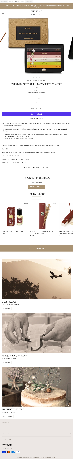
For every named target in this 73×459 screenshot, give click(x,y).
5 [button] (38, 77)
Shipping (30, 92)
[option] (36, 6)
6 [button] (39, 77)
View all (36, 198)
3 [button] (35, 77)
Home (29, 80)
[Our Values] (36, 279)
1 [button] (32, 77)
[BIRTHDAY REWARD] (36, 387)
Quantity (36, 98)
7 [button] (41, 77)
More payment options (36, 118)
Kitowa (22, 1)
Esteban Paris (29, 1)
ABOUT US (5, 433)
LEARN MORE (7, 416)
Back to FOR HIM (37, 248)
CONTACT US (6, 439)
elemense (11, 1)
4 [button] (36, 77)
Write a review (36, 186)
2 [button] (33, 77)
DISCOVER (6, 308)
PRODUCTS (5, 422)
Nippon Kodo (4, 1)
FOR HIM (42, 80)
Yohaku (17, 1)
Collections (35, 80)
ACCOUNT (5, 428)
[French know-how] (36, 333)
